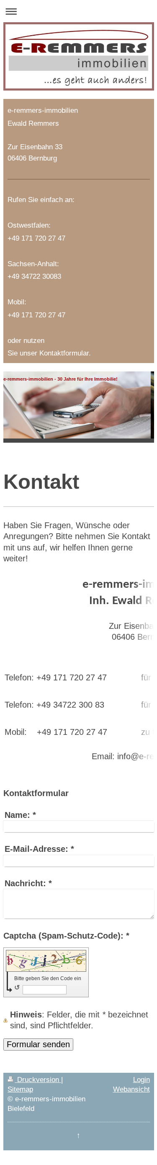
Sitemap (20, 1089)
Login (141, 1079)
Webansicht (131, 1089)
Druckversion (38, 1079)
